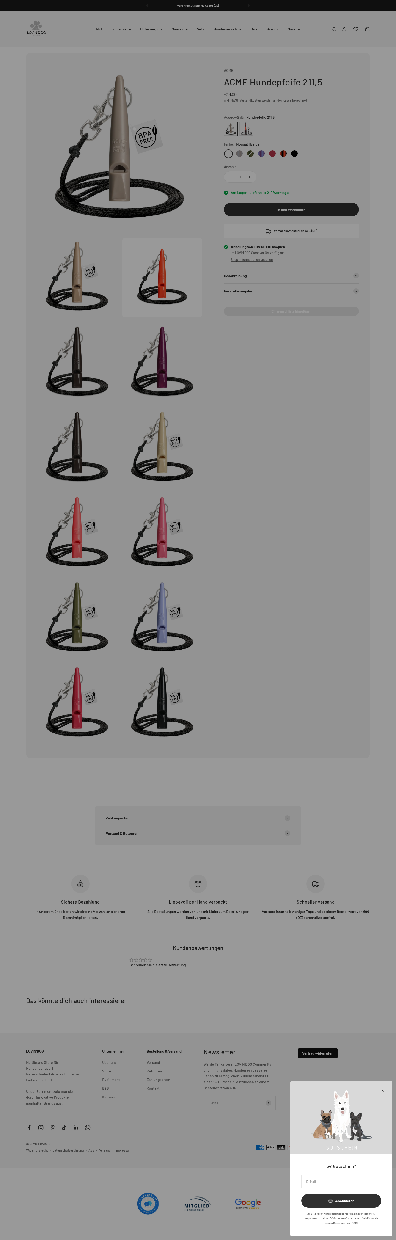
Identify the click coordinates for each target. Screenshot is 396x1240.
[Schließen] (383, 1090)
